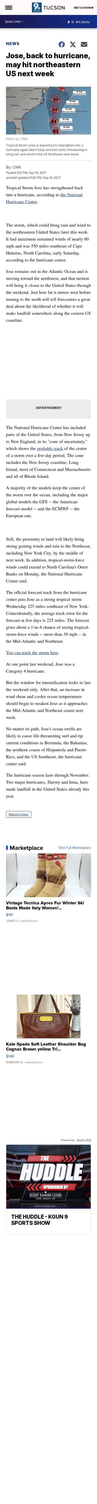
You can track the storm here (32, 652)
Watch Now (82, 7)
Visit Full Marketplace (74, 848)
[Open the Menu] (8, 7)
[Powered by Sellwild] (84, 1140)
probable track (50, 448)
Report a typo (19, 814)
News (13, 43)
